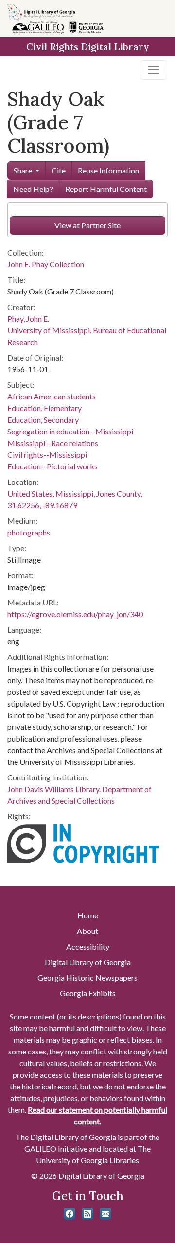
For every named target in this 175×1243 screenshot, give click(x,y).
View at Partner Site (87, 225)
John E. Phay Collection (45, 264)
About (87, 930)
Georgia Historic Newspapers (87, 977)
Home (87, 915)
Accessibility (87, 946)
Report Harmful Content (106, 188)
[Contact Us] (105, 1214)
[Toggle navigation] (153, 70)
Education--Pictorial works (52, 466)
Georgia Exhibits (88, 993)
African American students (51, 396)
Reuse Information (108, 170)
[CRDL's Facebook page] (69, 1214)
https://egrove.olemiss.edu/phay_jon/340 (75, 614)
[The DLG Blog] (87, 1214)
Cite (59, 170)
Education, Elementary (44, 408)
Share (23, 170)
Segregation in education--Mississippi (70, 431)
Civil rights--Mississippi (47, 454)
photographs (28, 532)
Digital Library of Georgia (88, 962)
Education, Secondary (43, 419)
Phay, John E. (28, 318)
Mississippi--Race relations (52, 443)
